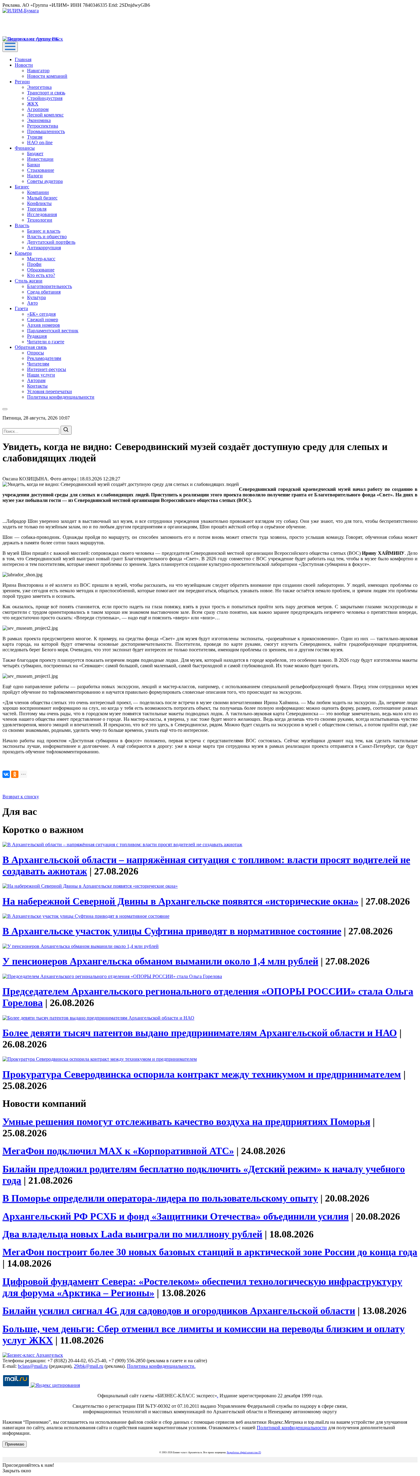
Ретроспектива (42, 125)
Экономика (39, 120)
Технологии (39, 220)
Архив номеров (43, 325)
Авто (32, 303)
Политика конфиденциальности (60, 397)
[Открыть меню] (10, 47)
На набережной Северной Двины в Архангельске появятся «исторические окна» (180, 901)
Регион (22, 81)
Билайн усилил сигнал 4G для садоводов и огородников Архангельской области (178, 1310)
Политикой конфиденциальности (292, 1427)
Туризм (34, 137)
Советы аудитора (45, 181)
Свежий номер (42, 319)
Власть (22, 225)
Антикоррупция (44, 247)
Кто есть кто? (41, 275)
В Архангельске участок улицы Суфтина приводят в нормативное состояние (171, 931)
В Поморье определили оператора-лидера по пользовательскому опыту (160, 1198)
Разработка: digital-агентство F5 (244, 1452)
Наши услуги (41, 374)
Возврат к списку (20, 796)
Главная (23, 59)
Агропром (38, 109)
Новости (24, 65)
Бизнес (22, 186)
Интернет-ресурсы (46, 369)
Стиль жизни (28, 280)
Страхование (40, 170)
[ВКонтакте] (6, 774)
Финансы (25, 148)
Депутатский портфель (51, 242)
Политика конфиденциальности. (161, 1366)
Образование (40, 269)
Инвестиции (40, 159)
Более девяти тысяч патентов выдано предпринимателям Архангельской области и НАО (199, 1032)
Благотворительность (49, 286)
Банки (33, 164)
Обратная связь (31, 347)
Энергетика (39, 87)
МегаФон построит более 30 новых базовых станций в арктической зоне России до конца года (209, 1251)
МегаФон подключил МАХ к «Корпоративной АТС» (118, 1150)
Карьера (23, 253)
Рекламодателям (44, 358)
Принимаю (14, 1444)
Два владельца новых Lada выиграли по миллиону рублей (132, 1234)
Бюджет (35, 153)
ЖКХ (32, 103)
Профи (34, 264)
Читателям (38, 363)
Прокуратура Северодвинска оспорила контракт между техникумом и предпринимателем (201, 1074)
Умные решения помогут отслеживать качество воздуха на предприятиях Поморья (186, 1121)
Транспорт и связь (46, 92)
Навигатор (38, 70)
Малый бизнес (42, 197)
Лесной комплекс (45, 114)
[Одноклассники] (14, 774)
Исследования (42, 214)
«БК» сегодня (41, 314)
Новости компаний (47, 76)
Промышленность (46, 131)
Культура (36, 297)
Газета (21, 308)
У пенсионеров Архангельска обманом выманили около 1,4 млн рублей (160, 961)
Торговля (36, 208)
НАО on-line (40, 142)
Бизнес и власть (43, 231)
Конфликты (39, 203)
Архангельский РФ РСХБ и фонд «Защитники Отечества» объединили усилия (175, 1216)
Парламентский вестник (52, 330)
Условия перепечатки (49, 391)
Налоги (35, 175)
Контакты (37, 386)
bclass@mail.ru (33, 1366)
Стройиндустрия (44, 98)
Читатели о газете (45, 341)
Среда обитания (44, 291)
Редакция (37, 336)
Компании (38, 192)
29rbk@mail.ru (88, 1366)
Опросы (35, 352)
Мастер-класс (41, 258)
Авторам (36, 380)
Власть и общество (47, 236)
